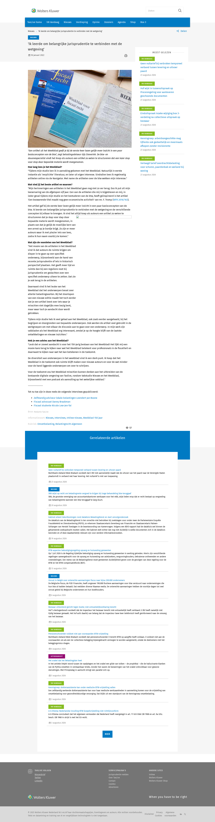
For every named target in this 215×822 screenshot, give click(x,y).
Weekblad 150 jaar (93, 417)
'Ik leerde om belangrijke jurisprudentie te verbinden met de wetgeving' (70, 31)
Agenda (122, 22)
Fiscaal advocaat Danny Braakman (52, 401)
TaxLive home (34, 22)
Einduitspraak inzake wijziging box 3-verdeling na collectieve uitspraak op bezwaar (160, 117)
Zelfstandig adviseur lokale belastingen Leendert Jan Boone (65, 398)
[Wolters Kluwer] (45, 10)
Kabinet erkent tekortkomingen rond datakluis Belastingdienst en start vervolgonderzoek (88, 517)
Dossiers (108, 22)
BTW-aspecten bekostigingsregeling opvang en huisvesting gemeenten (79, 550)
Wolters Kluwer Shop (158, 781)
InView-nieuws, (75, 417)
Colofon (112, 784)
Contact (112, 781)
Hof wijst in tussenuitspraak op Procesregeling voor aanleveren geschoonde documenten (157, 92)
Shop (133, 22)
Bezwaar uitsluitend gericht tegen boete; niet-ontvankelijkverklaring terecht (82, 607)
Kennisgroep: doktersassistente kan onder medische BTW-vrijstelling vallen (81, 687)
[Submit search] (179, 10)
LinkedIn (38, 781)
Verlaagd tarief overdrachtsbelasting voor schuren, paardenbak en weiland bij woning (162, 167)
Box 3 (143, 22)
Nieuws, (50, 417)
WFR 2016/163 (120, 199)
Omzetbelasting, (46, 424)
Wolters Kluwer (155, 778)
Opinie (96, 22)
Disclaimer (149, 814)
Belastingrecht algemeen (68, 424)
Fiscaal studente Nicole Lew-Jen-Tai (53, 405)
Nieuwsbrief (40, 774)
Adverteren (113, 787)
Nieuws (67, 22)
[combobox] (161, 10)
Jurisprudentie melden (119, 774)
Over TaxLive (114, 778)
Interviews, (61, 417)
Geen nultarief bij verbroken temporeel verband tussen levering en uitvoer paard (161, 67)
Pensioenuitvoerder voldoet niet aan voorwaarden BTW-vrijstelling (78, 634)
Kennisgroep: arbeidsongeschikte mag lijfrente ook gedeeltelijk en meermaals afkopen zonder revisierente (161, 142)
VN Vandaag (53, 22)
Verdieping (82, 22)
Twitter (38, 778)
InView (152, 774)
